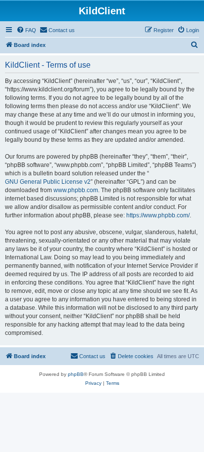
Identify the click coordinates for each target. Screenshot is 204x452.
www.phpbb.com (75, 190)
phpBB (76, 374)
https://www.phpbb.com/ (158, 215)
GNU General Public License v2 (48, 181)
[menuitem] (26, 30)
